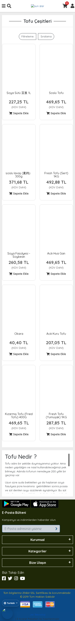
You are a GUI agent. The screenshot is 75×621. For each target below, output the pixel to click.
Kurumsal (37, 540)
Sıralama (46, 36)
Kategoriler (37, 551)
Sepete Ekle (21, 113)
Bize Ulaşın (37, 563)
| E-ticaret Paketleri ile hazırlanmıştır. (37, 617)
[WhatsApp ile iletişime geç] (7, 613)
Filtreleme (27, 36)
